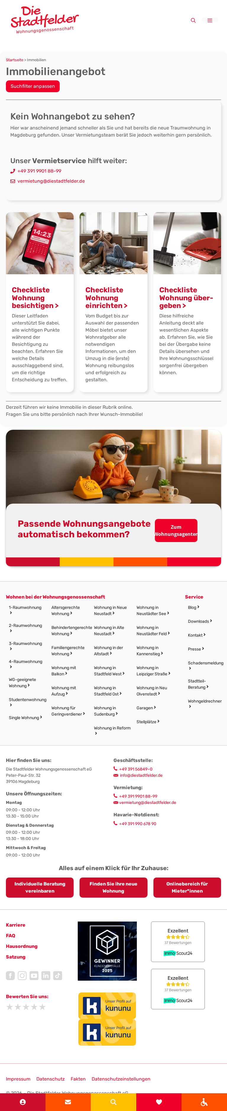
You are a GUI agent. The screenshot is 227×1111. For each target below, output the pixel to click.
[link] (204, 1102)
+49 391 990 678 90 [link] (137, 823)
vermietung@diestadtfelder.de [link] (51, 181)
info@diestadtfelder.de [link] (141, 775)
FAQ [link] (10, 935)
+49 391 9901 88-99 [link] (39, 171)
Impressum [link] (18, 1079)
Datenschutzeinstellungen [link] (121, 1079)
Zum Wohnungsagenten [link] (176, 530)
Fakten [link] (78, 1079)
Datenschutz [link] (50, 1079)
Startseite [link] (14, 60)
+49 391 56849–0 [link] (136, 769)
